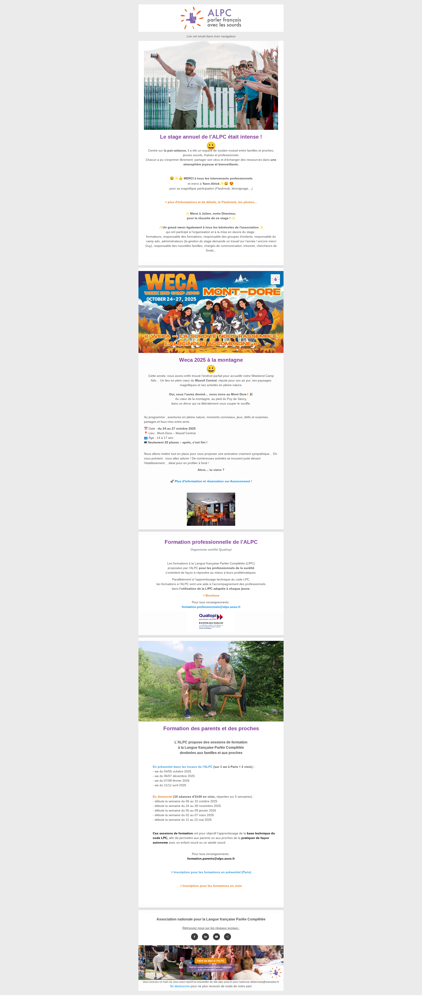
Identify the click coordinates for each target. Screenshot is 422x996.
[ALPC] (211, 29)
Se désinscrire (180, 986)
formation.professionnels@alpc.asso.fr (211, 607)
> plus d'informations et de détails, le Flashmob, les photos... (211, 202)
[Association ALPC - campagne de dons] (211, 977)
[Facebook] (194, 936)
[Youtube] (216, 936)
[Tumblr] (227, 936)
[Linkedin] (205, 936)
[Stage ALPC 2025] (211, 127)
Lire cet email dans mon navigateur (211, 36)
